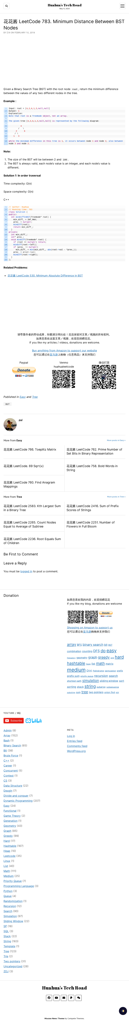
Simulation (10, 916)
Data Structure (13, 785)
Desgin (8, 790)
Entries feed (74, 741)
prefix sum (73, 676)
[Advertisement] (33, 625)
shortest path (74, 681)
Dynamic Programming (18, 800)
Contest (9, 775)
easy (111, 650)
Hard (7, 840)
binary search (93, 645)
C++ (6, 760)
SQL (6, 931)
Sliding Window (13, 921)
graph (92, 657)
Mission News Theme (54, 1018)
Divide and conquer (16, 795)
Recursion (10, 906)
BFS (79, 644)
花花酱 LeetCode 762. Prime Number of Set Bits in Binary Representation (94, 451)
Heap (7, 851)
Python (8, 891)
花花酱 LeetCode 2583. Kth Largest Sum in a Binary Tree (32, 508)
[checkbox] (123, 1011)
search (113, 676)
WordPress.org (76, 751)
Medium (9, 876)
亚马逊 (87, 631)
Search (8, 911)
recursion (101, 676)
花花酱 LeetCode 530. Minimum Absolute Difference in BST (45, 275)
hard (119, 656)
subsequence (112, 687)
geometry (81, 657)
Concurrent (11, 770)
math (100, 663)
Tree (35, 396)
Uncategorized (13, 966)
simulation (90, 680)
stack (80, 686)
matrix (109, 663)
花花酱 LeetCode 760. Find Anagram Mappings (29, 484)
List (6, 866)
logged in (26, 571)
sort (121, 680)
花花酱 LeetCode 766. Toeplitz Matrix (30, 449)
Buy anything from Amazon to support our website (64, 350)
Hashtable (10, 846)
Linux (7, 861)
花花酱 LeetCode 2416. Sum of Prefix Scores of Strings (93, 508)
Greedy (8, 835)
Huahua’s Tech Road (64, 5)
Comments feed (77, 746)
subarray (101, 687)
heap (88, 664)
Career (8, 765)
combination (74, 651)
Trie (6, 956)
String (7, 941)
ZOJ (6, 971)
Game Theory (12, 815)
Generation (10, 820)
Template (9, 946)
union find (109, 692)
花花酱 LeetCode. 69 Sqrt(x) (24, 466)
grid (112, 658)
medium (76, 670)
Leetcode (9, 856)
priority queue (86, 676)
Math (7, 871)
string (90, 686)
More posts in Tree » (116, 496)
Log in (71, 736)
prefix (120, 670)
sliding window (109, 680)
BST (110, 645)
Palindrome (98, 671)
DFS (96, 651)
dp (103, 650)
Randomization (13, 901)
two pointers (96, 692)
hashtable (76, 663)
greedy (104, 657)
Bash (7, 740)
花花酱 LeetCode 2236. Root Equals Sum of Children (32, 541)
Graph (7, 830)
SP (5, 926)
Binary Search (12, 745)
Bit (5, 750)
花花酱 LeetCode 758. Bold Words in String (92, 468)
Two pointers (12, 961)
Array (7, 735)
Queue (8, 896)
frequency (71, 658)
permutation (110, 671)
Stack (7, 936)
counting (87, 651)
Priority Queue (13, 881)
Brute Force (11, 755)
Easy (23, 396)
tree (84, 692)
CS (5, 780)
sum (78, 692)
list (93, 663)
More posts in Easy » (116, 440)
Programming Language (19, 886)
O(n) (89, 670)
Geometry (10, 825)
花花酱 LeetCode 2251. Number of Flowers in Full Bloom (91, 524)
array (71, 644)
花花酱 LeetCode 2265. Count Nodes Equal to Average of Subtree (30, 524)
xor (117, 692)
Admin (8, 730)
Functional (10, 810)
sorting (71, 686)
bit (106, 644)
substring (71, 692)
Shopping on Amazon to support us (90, 627)
